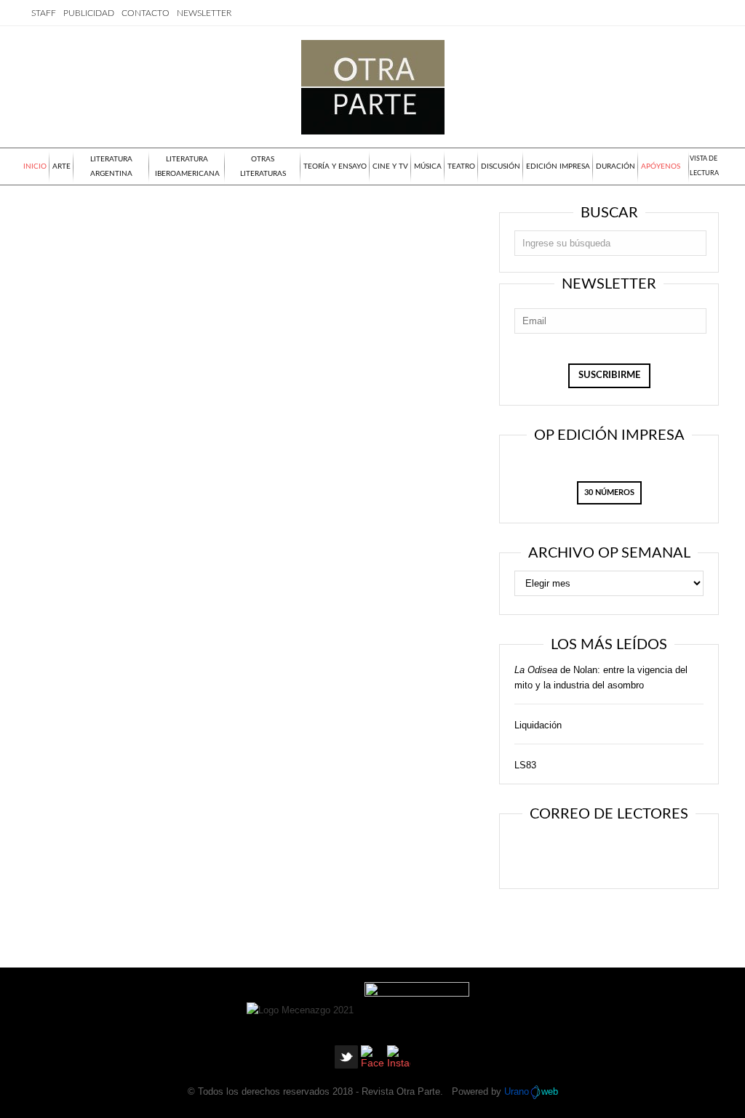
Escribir (650, 852)
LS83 (525, 765)
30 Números (609, 492)
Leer (562, 852)
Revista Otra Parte (401, 1091)
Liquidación (538, 725)
